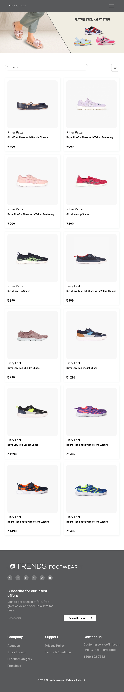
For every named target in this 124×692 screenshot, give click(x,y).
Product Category (19, 659)
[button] (112, 6)
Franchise (14, 666)
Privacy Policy (55, 645)
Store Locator (17, 652)
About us (13, 645)
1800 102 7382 (94, 657)
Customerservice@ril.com (102, 644)
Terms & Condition (58, 652)
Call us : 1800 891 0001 (100, 650)
